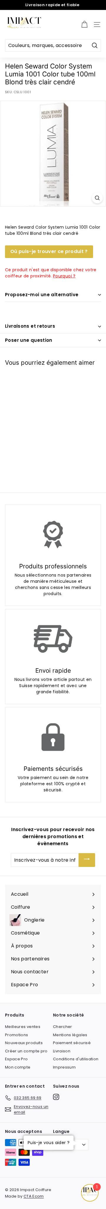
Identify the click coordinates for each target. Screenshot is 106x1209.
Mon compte (18, 1067)
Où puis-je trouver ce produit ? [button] (49, 251)
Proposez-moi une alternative (42, 295)
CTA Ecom (34, 1196)
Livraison (61, 1051)
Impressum (64, 1067)
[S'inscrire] (87, 860)
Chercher (62, 1026)
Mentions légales (70, 1035)
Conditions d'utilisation (75, 1059)
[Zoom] (97, 197)
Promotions (16, 1035)
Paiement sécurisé (72, 1043)
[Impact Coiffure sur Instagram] (56, 1097)
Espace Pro (16, 1059)
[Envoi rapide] (53, 639)
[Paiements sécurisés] (53, 737)
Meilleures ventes (22, 1026)
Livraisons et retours (30, 326)
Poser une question (28, 340)
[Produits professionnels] (53, 534)
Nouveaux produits (24, 1043)
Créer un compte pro (26, 1051)
